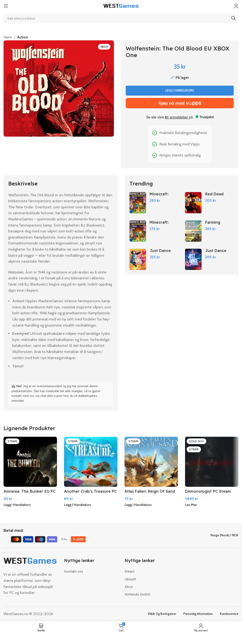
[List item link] (90, 571)
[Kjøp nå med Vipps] (180, 103)
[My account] (236, 6)
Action (22, 37)
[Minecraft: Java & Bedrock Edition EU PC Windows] (138, 231)
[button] (17, 505)
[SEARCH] (233, 18)
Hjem (8, 37)
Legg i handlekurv (179, 90)
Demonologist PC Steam (208, 491)
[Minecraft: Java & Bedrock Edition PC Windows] (138, 202)
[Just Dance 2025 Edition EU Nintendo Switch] (138, 259)
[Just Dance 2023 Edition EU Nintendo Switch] (193, 259)
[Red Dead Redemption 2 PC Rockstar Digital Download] (193, 202)
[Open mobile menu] (6, 6)
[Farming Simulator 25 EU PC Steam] (193, 231)
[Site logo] (121, 5)
